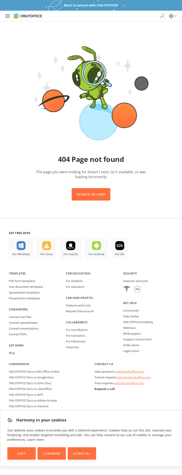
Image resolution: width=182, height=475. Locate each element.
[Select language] (172, 16)
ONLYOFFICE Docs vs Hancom (29, 406)
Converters (18, 309)
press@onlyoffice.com (129, 383)
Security (130, 273)
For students (74, 281)
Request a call (105, 389)
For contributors (77, 330)
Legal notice (131, 351)
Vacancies (72, 347)
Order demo (131, 345)
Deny (21, 453)
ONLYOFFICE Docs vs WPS (26, 395)
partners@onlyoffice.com (134, 377)
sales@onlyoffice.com (130, 372)
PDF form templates (22, 281)
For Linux (46, 254)
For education (78, 273)
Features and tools (78, 305)
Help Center (131, 316)
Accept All (82, 453)
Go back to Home (91, 194)
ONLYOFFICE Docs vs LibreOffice (30, 389)
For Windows (21, 254)
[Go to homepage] (27, 16)
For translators (75, 336)
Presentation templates (24, 298)
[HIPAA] (126, 290)
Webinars (129, 328)
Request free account (80, 311)
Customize (51, 453)
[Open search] (162, 16)
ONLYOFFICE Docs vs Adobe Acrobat (33, 400)
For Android (96, 254)
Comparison (19, 364)
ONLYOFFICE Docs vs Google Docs (31, 377)
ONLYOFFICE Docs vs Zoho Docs (30, 383)
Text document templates (26, 287)
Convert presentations (24, 328)
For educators (75, 287)
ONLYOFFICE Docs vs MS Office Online (34, 372)
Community (131, 310)
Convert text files (20, 317)
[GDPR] (137, 290)
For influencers (76, 341)
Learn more (35, 439)
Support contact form (137, 339)
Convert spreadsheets (23, 323)
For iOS (120, 254)
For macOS (70, 254)
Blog (12, 353)
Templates (17, 273)
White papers (132, 334)
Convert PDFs (18, 334)
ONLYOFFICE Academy (138, 322)
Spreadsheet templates (24, 292)
